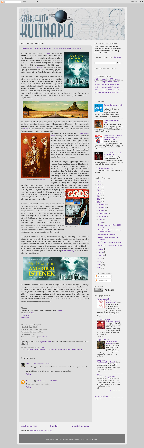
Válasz (28, 374)
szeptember (103, 213)
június (101, 222)
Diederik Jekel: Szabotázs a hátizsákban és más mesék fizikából (113, 137)
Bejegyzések (102, 276)
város (27, 317)
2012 (99, 202)
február (101, 255)
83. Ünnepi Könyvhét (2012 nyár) (110, 242)
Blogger (94, 439)
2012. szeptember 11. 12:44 (42, 364)
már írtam (47, 53)
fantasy (51, 349)
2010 (99, 262)
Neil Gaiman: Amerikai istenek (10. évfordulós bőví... (110, 231)
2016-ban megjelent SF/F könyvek (106, 84)
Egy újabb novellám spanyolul (112, 342)
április (101, 252)
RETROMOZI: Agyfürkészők (106, 377)
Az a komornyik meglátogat (106, 362)
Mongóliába (40, 67)
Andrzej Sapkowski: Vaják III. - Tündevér (113, 154)
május (101, 249)
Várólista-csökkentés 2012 (105, 168)
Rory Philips (43, 179)
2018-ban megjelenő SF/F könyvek (106, 79)
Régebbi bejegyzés (80, 426)
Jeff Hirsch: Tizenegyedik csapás (110, 245)
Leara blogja (101, 360)
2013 (99, 199)
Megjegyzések (102, 280)
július (101, 219)
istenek (32, 313)
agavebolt (42, 337)
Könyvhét (58, 349)
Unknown (30, 381)
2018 (99, 184)
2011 (99, 259)
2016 (99, 190)
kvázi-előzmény (68, 251)
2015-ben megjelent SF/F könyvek (106, 87)
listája (60, 310)
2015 (99, 193)
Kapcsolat (117, 57)
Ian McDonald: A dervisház (107, 234)
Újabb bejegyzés (29, 426)
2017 (99, 187)
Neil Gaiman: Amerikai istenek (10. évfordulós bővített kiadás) (52, 48)
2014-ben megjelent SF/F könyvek (106, 90)
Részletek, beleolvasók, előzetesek (106, 92)
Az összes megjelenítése (116, 390)
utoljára (26, 129)
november (102, 207)
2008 (99, 268)
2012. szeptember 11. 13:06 (47, 381)
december (102, 204)
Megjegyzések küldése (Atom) (41, 430)
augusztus (103, 216)
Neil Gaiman (67, 349)
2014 (99, 196)
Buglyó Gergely (103, 340)
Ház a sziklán (26, 315)
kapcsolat (97, 399)
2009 (99, 265)
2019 (99, 181)
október (102, 210)
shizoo (29, 364)
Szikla (23, 317)
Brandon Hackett (103, 319)
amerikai (42, 349)
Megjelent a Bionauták (113, 321)
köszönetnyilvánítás (101, 396)
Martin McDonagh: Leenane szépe (111, 302)
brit (47, 349)
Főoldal (53, 426)
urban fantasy (77, 349)
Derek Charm (84, 226)
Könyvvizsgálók (103, 299)
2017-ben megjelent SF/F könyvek (106, 82)
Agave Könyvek (46, 342)
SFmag (99, 375)
